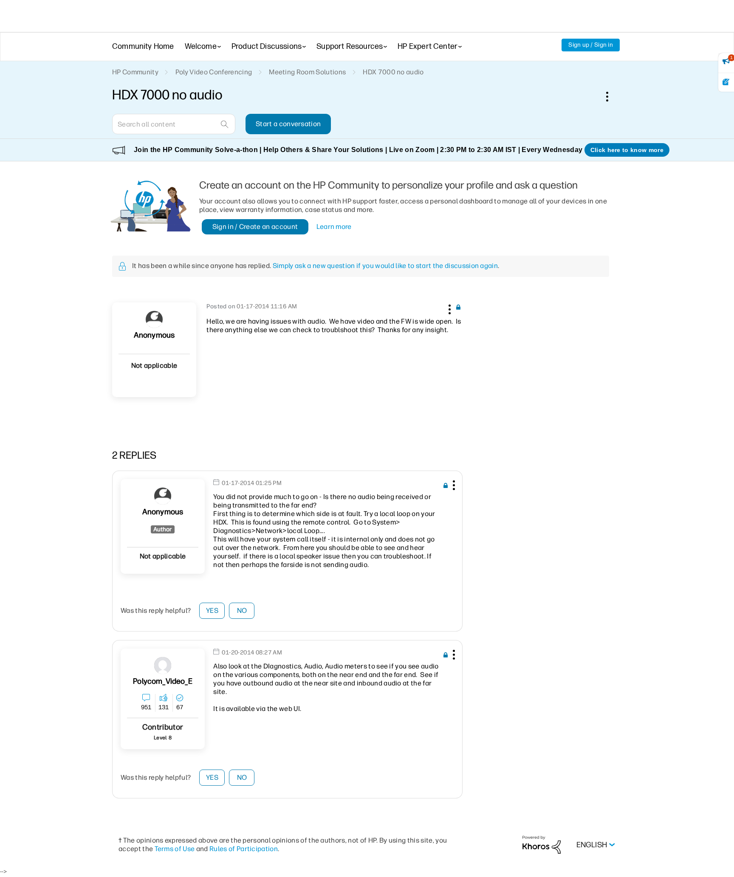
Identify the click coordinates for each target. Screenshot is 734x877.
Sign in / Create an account (255, 227)
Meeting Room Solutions (307, 72)
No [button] (242, 610)
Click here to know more (626, 150)
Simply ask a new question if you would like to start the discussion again (385, 266)
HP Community (135, 72)
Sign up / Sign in (590, 44)
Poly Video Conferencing (213, 72)
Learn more (334, 227)
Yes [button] (212, 610)
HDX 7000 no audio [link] (393, 72)
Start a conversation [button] (288, 124)
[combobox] (173, 124)
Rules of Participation (243, 849)
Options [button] (611, 96)
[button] (448, 308)
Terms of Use (175, 849)
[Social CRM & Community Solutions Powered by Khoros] (541, 844)
